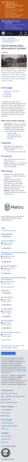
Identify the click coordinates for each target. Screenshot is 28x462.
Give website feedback (11, 347)
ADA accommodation (7, 423)
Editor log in (4, 442)
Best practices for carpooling (15, 151)
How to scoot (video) (13, 135)
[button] (21, 33)
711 (10, 372)
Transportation (10, 38)
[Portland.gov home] (7, 33)
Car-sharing (7, 94)
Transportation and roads (8, 230)
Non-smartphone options (14, 136)
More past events (6, 339)
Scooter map (10, 133)
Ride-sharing (8, 96)
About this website (6, 436)
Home (3, 38)
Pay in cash (10, 138)
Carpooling (7, 93)
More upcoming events (7, 287)
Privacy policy (5, 429)
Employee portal (5, 439)
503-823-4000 (22, 370)
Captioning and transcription (9, 426)
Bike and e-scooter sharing (12, 91)
